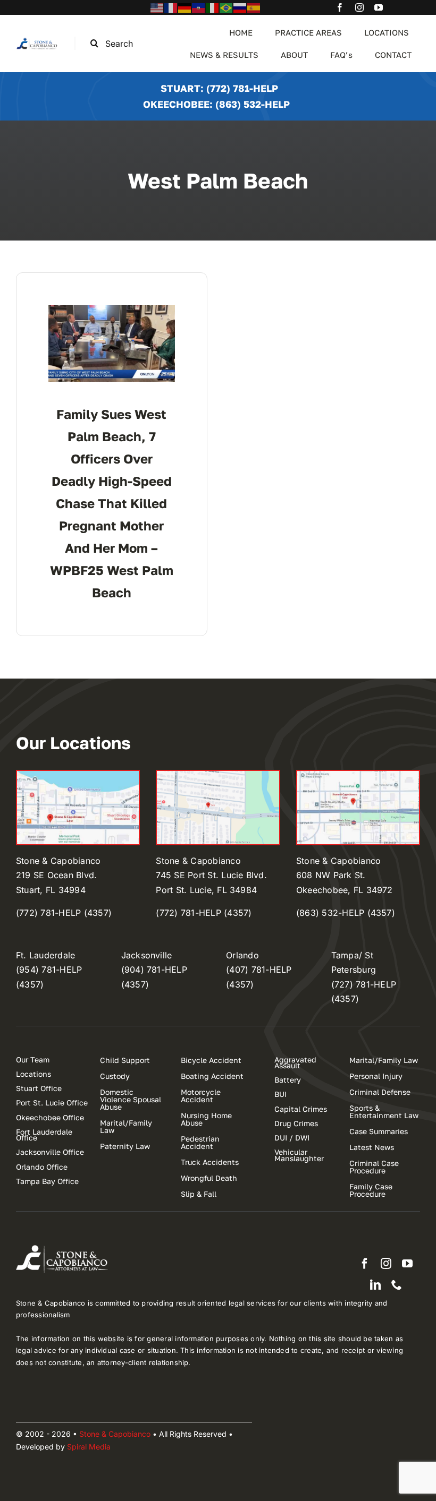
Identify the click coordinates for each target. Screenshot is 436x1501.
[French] (171, 7)
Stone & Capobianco (114, 1433)
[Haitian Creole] (199, 7)
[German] (185, 7)
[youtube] (378, 7)
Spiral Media (89, 1446)
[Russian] (240, 7)
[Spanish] (254, 7)
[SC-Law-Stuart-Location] (78, 775)
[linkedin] (375, 1285)
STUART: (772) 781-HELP (219, 88)
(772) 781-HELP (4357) (64, 912)
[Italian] (213, 7)
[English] (157, 7)
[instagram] (359, 7)
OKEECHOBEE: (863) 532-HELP (216, 104)
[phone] (396, 1285)
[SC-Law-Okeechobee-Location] (358, 775)
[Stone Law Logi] (37, 41)
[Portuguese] (226, 7)
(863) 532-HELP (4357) (345, 912)
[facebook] (340, 7)
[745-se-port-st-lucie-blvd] (218, 775)
